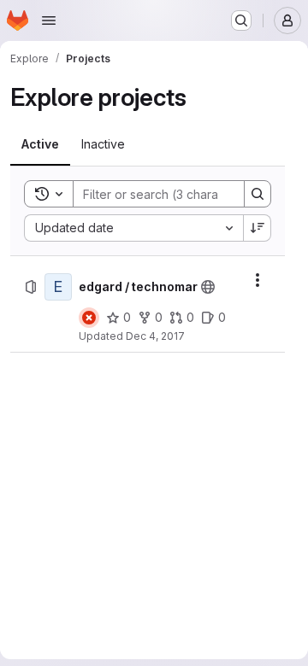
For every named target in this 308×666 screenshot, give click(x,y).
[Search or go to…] (241, 20)
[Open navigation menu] (48, 20)
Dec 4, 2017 (155, 336)
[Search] (257, 193)
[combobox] (133, 228)
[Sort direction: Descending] (257, 228)
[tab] (40, 144)
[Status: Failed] (89, 317)
